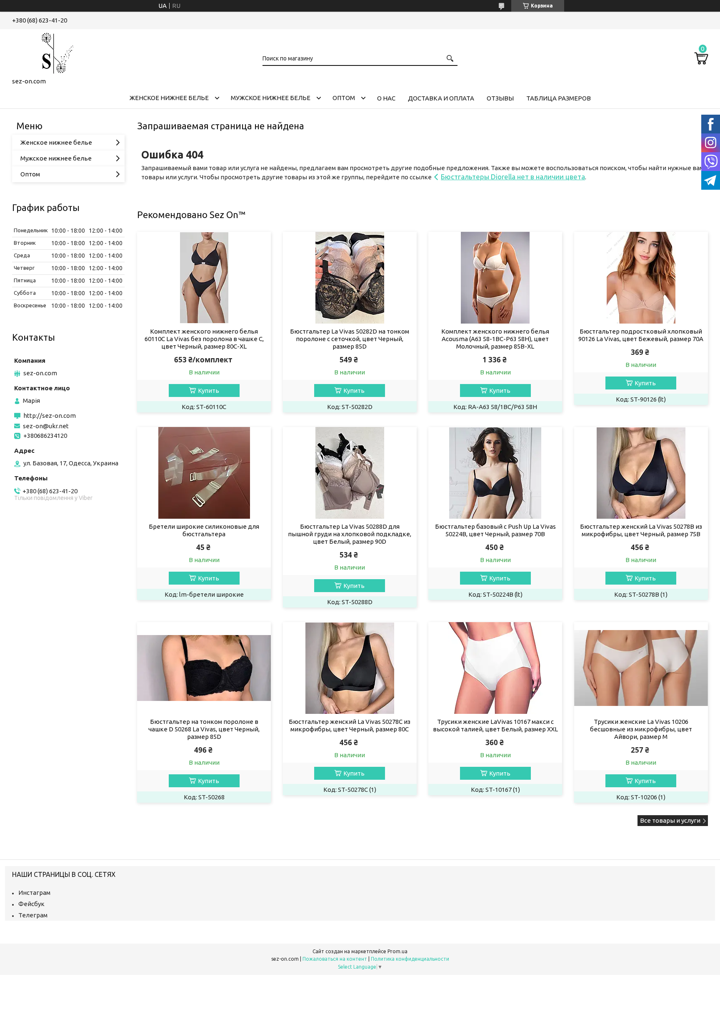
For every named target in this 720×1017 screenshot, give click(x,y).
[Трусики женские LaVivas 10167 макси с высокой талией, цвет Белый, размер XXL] (495, 668)
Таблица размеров (558, 98)
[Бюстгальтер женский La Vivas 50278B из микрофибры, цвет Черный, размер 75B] (641, 473)
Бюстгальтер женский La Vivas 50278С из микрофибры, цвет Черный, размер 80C (349, 725)
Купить (208, 390)
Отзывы (500, 98)
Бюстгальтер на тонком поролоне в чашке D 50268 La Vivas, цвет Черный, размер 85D (204, 729)
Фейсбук (31, 903)
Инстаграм (34, 892)
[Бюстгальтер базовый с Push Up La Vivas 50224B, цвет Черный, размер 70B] (495, 473)
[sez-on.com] (53, 51)
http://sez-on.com (49, 415)
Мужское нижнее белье (270, 97)
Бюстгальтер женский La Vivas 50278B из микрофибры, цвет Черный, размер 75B (641, 530)
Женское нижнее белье (169, 97)
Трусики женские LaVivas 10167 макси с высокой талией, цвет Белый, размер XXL (495, 725)
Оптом (343, 97)
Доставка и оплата (441, 98)
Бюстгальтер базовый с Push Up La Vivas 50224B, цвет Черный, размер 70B (495, 530)
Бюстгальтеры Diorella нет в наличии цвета (513, 177)
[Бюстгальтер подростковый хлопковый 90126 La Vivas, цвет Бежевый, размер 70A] (641, 278)
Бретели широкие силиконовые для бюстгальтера (204, 530)
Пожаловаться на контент (334, 959)
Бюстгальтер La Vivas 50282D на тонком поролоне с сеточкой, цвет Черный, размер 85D (349, 339)
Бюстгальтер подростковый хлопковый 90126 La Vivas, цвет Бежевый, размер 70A (640, 335)
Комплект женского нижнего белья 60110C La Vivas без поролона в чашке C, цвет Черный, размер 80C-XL (204, 339)
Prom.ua (398, 951)
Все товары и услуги (670, 820)
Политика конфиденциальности (410, 959)
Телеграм (33, 915)
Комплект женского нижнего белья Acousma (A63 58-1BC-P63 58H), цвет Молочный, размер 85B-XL (495, 339)
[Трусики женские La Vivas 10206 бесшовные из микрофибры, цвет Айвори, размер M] (641, 668)
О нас (386, 98)
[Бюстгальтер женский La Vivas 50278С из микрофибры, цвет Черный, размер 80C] (350, 668)
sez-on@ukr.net (46, 425)
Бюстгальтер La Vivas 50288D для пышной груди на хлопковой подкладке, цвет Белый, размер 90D (349, 534)
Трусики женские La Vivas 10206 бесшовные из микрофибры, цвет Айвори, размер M (641, 729)
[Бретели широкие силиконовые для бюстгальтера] (204, 473)
